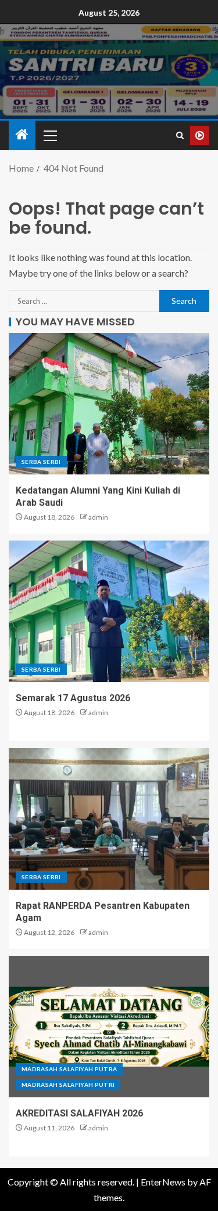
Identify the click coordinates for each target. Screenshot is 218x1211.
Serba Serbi (41, 461)
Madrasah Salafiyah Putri (68, 1084)
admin (98, 517)
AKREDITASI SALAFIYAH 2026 (79, 1113)
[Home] (22, 134)
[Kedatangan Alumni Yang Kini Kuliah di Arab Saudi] (109, 403)
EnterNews (163, 1181)
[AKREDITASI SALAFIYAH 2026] (109, 1026)
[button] (49, 135)
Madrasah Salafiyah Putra (69, 1068)
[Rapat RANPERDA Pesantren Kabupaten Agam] (109, 819)
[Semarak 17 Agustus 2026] (109, 611)
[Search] (180, 135)
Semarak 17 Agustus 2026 (73, 698)
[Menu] (49, 135)
